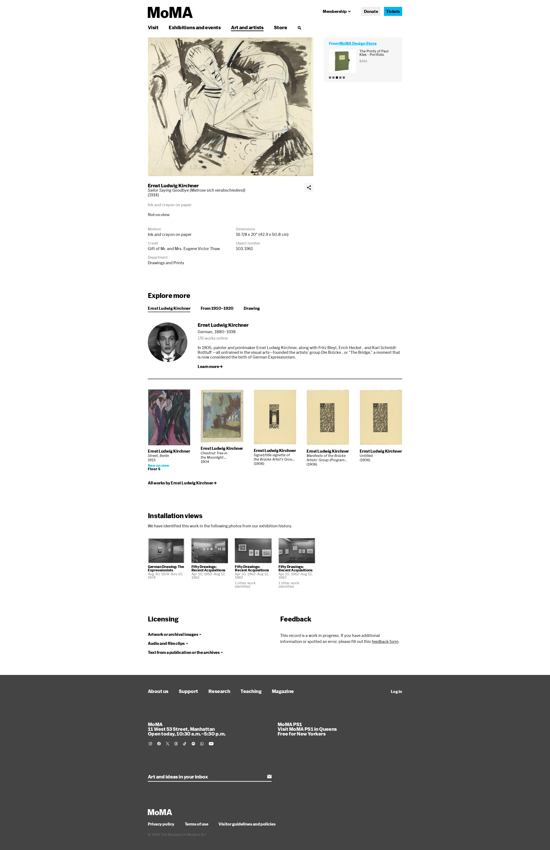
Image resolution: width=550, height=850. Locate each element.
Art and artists (247, 27)
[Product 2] (333, 77)
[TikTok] (184, 743)
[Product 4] (340, 77)
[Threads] (176, 743)
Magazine (283, 691)
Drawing (252, 308)
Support (188, 691)
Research (219, 691)
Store (280, 27)
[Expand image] (230, 106)
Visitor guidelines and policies (246, 824)
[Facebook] (159, 743)
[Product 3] (337, 77)
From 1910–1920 (217, 308)
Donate (371, 11)
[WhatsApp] (202, 743)
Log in (396, 691)
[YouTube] (211, 743)
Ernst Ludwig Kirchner (173, 185)
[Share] (308, 187)
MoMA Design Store (357, 43)
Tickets (393, 11)
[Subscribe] (269, 776)
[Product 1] (330, 77)
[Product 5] (344, 77)
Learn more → (210, 366)
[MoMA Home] (170, 12)
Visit (153, 27)
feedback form (385, 641)
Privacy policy (161, 824)
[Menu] (299, 27)
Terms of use (196, 824)
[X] (167, 743)
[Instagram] (150, 743)
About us (158, 691)
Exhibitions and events (195, 27)
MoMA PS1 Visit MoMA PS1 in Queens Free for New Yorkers (307, 728)
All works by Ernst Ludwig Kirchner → (182, 483)
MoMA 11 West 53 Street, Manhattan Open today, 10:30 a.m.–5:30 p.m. (187, 728)
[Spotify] (193, 743)
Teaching (250, 691)
